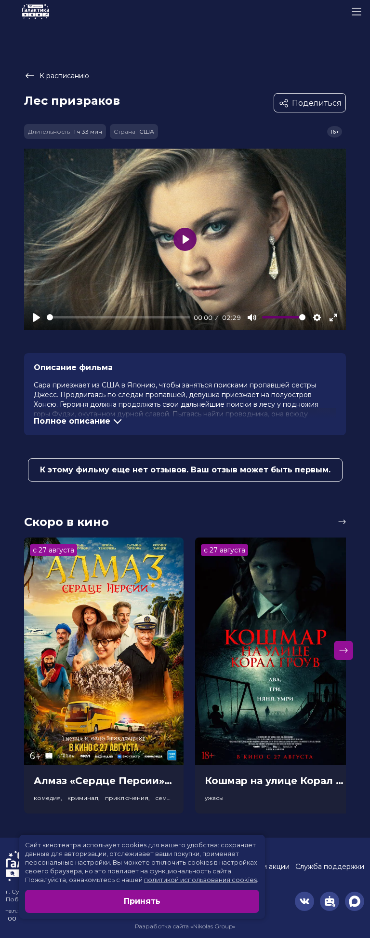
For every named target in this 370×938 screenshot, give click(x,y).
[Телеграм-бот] (329, 901)
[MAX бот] (354, 901)
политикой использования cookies (200, 879)
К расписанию (64, 75)
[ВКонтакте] (304, 901)
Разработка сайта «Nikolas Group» (185, 926)
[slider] (118, 317)
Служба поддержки (329, 866)
